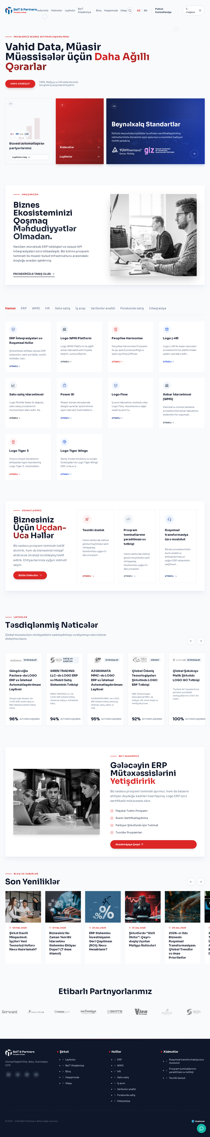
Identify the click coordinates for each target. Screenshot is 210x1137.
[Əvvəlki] (191, 641)
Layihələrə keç (19, 157)
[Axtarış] (130, 10)
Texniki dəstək (177, 1078)
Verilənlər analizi (103, 308)
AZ (138, 10)
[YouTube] (36, 1074)
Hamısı (10, 308)
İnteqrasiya (157, 308)
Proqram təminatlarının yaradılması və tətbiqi (182, 1070)
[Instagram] (27, 1074)
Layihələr (70, 10)
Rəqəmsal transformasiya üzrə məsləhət (186, 1061)
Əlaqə (123, 10)
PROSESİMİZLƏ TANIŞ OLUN (32, 274)
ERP (24, 308)
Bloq (98, 10)
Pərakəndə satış (132, 308)
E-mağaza (190, 10)
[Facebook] (17, 1074)
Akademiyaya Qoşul (128, 844)
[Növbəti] (201, 641)
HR (47, 308)
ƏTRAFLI (14, 366)
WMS (36, 308)
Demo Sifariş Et (20, 83)
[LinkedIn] (8, 1074)
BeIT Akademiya (84, 10)
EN (145, 10)
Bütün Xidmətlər (28, 575)
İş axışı (80, 308)
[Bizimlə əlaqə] (201, 1128)
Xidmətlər (56, 10)
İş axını (121, 1083)
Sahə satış (62, 308)
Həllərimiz (42, 10)
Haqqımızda (111, 10)
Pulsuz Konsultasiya (163, 10)
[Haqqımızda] (194, 154)
